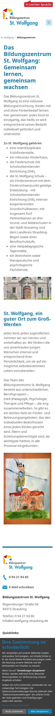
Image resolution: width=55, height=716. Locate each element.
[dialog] (27, 677)
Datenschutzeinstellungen (15, 705)
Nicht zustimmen (14, 711)
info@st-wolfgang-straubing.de (25, 621)
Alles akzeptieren (39, 711)
